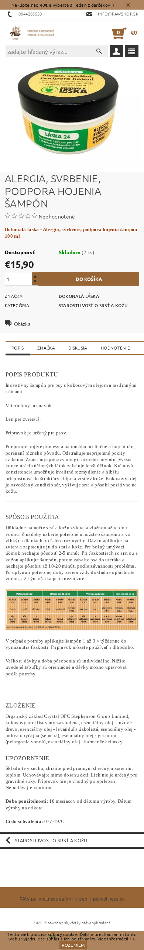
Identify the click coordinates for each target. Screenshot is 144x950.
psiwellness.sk (108, 899)
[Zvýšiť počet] (35, 275)
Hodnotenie (115, 348)
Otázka (22, 323)
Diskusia (78, 348)
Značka (46, 348)
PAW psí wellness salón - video (54, 899)
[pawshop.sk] (32, 33)
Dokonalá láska (79, 296)
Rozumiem (73, 945)
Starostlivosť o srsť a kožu (93, 305)
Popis (17, 348)
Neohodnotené (57, 216)
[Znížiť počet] (35, 282)
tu (132, 939)
